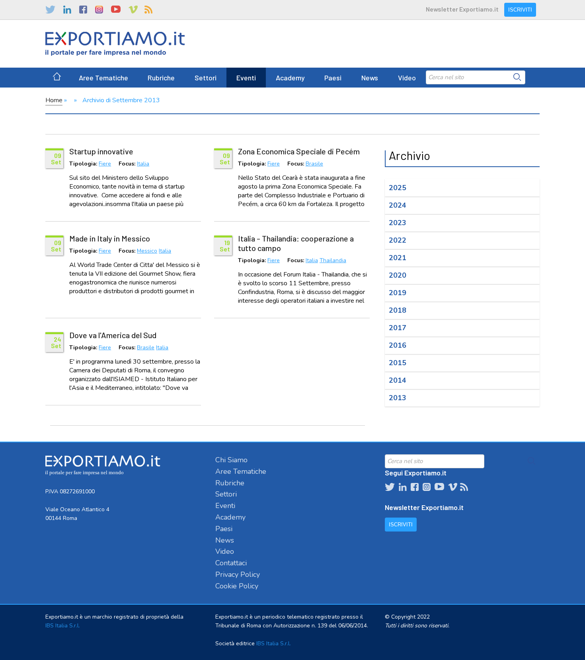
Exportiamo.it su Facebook (83, 10)
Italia (143, 164)
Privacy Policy (237, 574)
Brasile (314, 164)
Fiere (105, 164)
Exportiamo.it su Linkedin (67, 10)
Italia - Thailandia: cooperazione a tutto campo (296, 243)
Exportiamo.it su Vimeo (132, 10)
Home (53, 100)
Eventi (246, 77)
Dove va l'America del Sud (112, 335)
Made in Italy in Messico (109, 238)
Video (407, 77)
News (369, 77)
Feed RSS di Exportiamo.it (148, 10)
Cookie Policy (236, 586)
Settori (205, 77)
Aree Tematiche (103, 77)
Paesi (332, 77)
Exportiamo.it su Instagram (99, 10)
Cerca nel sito (517, 77)
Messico (147, 251)
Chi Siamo (231, 460)
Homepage (57, 78)
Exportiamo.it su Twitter (50, 10)
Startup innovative (101, 151)
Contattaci (231, 563)
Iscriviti (520, 10)
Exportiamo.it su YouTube (116, 10)
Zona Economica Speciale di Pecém (299, 151)
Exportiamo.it (115, 44)
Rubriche (161, 77)
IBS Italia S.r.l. (62, 625)
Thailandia (333, 260)
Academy (290, 77)
